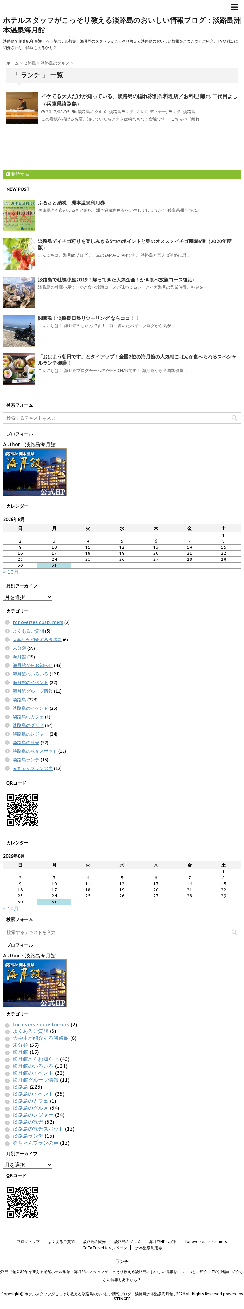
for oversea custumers (38, 622)
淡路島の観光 (26, 742)
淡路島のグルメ (92, 111)
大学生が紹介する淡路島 (37, 639)
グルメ (141, 111)
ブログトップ (28, 1241)
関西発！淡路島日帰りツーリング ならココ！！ (88, 318)
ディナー (158, 111)
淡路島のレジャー (30, 734)
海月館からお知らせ (33, 665)
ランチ (174, 111)
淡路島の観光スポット (35, 751)
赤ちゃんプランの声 (33, 768)
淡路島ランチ (121, 111)
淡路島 (189, 111)
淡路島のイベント (30, 708)
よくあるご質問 (28, 631)
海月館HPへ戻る (163, 1241)
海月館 (19, 657)
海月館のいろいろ (30, 674)
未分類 (19, 648)
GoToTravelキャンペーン (104, 1247)
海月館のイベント (30, 682)
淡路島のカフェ (28, 717)
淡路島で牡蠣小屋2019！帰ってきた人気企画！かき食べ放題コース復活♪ (116, 280)
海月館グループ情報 (33, 691)
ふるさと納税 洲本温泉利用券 (71, 203)
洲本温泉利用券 (148, 1247)
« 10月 (11, 572)
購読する (19, 174)
